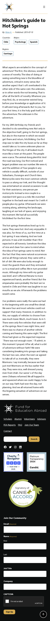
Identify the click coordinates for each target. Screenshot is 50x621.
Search (34, 439)
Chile (6, 42)
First (5, 541)
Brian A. (8, 32)
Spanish (33, 42)
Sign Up (9, 612)
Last (5, 554)
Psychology (20, 42)
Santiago (8, 53)
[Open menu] (44, 6)
